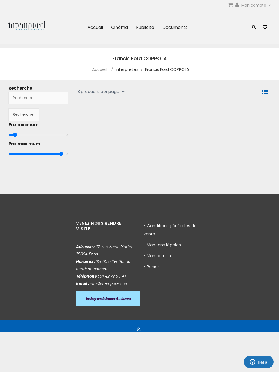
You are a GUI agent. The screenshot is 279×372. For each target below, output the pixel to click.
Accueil (95, 27)
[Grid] (265, 92)
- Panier (151, 266)
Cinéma (119, 27)
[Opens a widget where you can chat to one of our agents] (259, 362)
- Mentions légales (162, 245)
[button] (254, 28)
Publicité (145, 27)
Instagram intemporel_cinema (108, 298)
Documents (174, 27)
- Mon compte (158, 255)
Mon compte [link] (254, 5)
